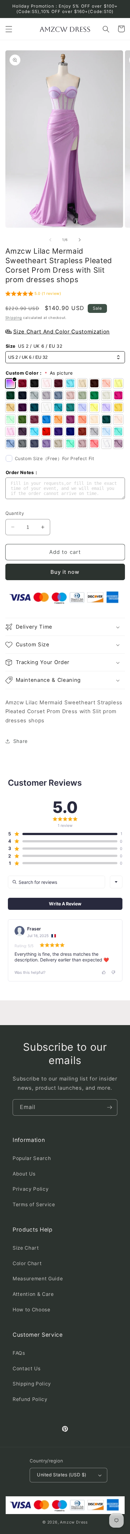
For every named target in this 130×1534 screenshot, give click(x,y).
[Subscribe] (109, 1107)
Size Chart (26, 1248)
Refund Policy (30, 1399)
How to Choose (31, 1310)
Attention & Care (33, 1294)
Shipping (13, 317)
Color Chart (27, 1263)
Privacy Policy (31, 1189)
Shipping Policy (32, 1384)
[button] (8, 28)
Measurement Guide (38, 1279)
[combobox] (116, 882)
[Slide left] (50, 240)
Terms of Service (34, 1204)
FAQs (19, 1353)
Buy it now (65, 572)
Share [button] (20, 741)
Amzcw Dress (73, 1522)
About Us (24, 1174)
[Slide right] (79, 240)
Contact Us (27, 1369)
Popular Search (32, 1158)
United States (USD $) (61, 1474)
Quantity (14, 513)
